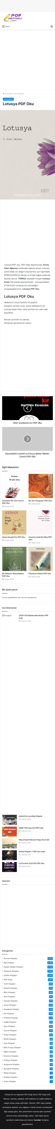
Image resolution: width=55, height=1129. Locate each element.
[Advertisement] (27, 59)
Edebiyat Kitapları (11, 971)
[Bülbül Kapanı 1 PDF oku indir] (9, 855)
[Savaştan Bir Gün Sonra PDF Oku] (14, 486)
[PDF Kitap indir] (12, 18)
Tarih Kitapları (9, 984)
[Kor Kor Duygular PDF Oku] (41, 486)
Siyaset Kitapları (11, 1001)
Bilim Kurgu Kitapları (12, 1047)
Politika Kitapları (10, 1077)
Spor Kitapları (9, 1026)
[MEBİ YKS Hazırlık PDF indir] (9, 832)
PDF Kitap (8, 980)
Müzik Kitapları (10, 1039)
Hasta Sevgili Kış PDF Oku (13, 537)
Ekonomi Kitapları (11, 1056)
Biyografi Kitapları (11, 1069)
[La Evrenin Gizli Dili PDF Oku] (9, 867)
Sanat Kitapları (10, 1005)
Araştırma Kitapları (11, 1064)
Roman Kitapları (10, 958)
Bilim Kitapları (9, 992)
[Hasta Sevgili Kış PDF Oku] (14, 522)
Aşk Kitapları (19, 94)
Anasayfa (8, 94)
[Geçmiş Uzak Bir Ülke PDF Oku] (41, 522)
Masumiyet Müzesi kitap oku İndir (34, 840)
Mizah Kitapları (10, 1073)
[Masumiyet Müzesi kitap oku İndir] (9, 843)
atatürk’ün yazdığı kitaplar (30, 816)
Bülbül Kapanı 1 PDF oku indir (32, 851)
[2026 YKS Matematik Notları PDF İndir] (9, 713)
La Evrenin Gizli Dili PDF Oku (31, 863)
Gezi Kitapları (9, 1043)
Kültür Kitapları (10, 1035)
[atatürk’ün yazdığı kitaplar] (9, 820)
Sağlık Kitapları (10, 1022)
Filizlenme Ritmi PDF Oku (40, 573)
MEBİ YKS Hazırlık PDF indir (31, 828)
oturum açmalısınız (28, 597)
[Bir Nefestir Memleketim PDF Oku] (14, 559)
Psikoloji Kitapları (11, 1018)
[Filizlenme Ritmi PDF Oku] (41, 559)
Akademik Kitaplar (11, 1009)
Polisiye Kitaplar (10, 1060)
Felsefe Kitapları (10, 988)
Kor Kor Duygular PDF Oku (40, 500)
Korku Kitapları (10, 1081)
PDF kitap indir (44, 1094)
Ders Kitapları (9, 997)
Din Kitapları (9, 1013)
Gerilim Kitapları (10, 975)
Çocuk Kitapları (10, 1030)
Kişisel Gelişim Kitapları (13, 967)
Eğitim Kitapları (10, 1052)
